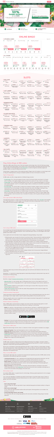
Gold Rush (41, 409)
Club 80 (7, 82)
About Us (9, 418)
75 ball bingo (7, 182)
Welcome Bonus (20, 408)
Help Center (12, 418)
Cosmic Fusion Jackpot (23, 83)
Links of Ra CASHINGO (23, 106)
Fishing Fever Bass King (15, 156)
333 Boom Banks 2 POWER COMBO (7, 156)
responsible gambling (26, 434)
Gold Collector (23, 155)
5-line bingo (7, 190)
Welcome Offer (7, 281)
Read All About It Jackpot (47, 86)
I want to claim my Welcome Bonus (40, 16)
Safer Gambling (17, 418)
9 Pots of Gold (23, 116)
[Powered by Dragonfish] (34, 424)
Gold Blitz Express (47, 105)
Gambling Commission (34, 433)
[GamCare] (38, 427)
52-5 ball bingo (7, 186)
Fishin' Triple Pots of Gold (15, 120)
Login (43, 20)
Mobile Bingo (31, 409)
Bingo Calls (30, 411)
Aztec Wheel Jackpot (38, 144)
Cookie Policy (35, 418)
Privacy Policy (31, 418)
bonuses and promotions (18, 279)
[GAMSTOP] (27, 423)
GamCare (33, 434)
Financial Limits (21, 418)
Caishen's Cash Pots (31, 93)
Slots (40, 406)
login (49, 1)
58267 (45, 433)
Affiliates (45, 418)
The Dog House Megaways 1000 (7, 98)
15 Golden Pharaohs (31, 82)
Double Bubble (7, 116)
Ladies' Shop (19, 411)
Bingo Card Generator (10, 411)
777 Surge (39, 155)
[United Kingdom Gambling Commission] (19, 424)
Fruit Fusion (15, 82)
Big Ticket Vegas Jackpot (23, 145)
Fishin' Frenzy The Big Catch (39, 133)
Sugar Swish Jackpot (31, 144)
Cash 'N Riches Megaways (47, 152)
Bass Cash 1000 (7, 93)
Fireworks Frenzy (42, 411)
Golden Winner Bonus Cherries (23, 98)
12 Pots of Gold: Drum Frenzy (39, 106)
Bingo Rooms (8, 409)
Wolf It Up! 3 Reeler (23, 93)
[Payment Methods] (27, 421)
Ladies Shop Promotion (9, 288)
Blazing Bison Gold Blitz (7, 106)
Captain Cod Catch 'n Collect (39, 117)
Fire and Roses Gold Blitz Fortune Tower (23, 152)
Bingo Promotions (20, 406)
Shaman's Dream (15, 132)
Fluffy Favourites (15, 116)
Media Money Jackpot (15, 144)
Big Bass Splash (47, 116)
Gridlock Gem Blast (31, 155)
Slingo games (7, 334)
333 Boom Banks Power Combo (31, 106)
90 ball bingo (7, 179)
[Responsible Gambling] (20, 427)
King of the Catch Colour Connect (15, 98)
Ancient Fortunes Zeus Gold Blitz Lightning (39, 94)
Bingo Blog (30, 406)
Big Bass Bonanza (31, 116)
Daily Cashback (7, 285)
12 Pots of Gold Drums (31, 120)
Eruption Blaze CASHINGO (7, 109)
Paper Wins (15, 93)
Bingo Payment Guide (32, 408)
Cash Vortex (47, 93)
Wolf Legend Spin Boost (31, 98)
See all (48, 39)
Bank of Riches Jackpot (6, 145)
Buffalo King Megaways (7, 133)
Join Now (40, 17)
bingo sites (20, 367)
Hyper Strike (47, 155)
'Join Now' (41, 199)
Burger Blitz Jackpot (47, 144)
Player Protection (26, 418)
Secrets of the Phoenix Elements (47, 98)
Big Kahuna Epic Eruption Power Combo (47, 121)
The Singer (47, 82)
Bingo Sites (7, 408)
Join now (11, 49)
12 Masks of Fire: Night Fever (39, 98)
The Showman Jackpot (39, 83)
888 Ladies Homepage (10, 406)
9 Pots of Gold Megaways (31, 152)
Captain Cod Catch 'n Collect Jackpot (15, 86)
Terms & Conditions (40, 418)
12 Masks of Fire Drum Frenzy (15, 106)
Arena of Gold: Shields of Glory (39, 152)
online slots (24, 167)
